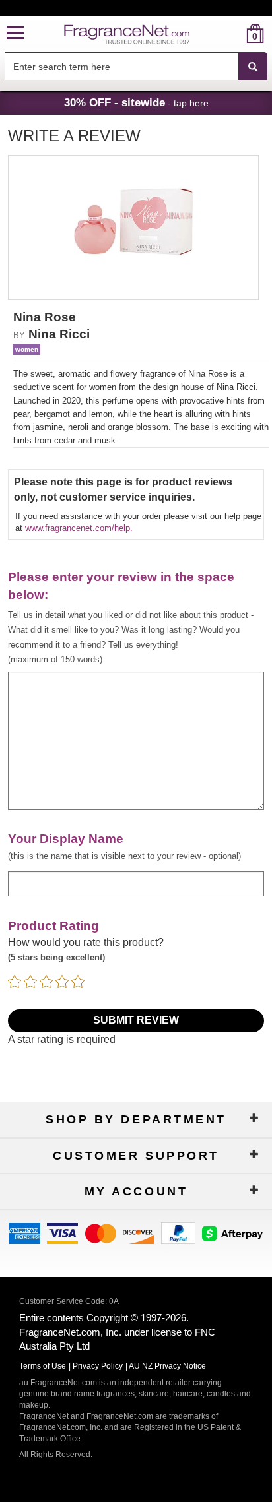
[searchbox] (121, 66)
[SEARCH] (252, 66)
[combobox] (136, 66)
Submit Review (136, 1020)
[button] (15, 33)
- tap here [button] (136, 102)
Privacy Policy (98, 1366)
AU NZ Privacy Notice (167, 1366)
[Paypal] (178, 1232)
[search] (234, 33)
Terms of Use (42, 1366)
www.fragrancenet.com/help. (79, 528)
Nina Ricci (59, 334)
